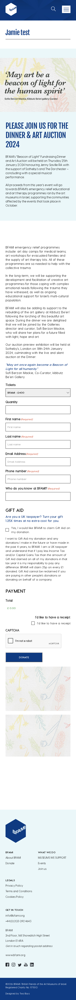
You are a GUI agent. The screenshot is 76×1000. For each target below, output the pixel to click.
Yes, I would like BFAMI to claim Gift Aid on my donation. (40, 530)
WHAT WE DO (47, 852)
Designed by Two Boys (18, 993)
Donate (10, 863)
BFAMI (9, 852)
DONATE (24, 657)
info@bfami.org (15, 915)
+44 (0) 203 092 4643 (18, 921)
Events (42, 863)
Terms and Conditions (19, 891)
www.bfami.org (15, 955)
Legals (10, 880)
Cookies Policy (15, 896)
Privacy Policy (14, 885)
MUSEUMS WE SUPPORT (52, 857)
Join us (42, 869)
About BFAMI (13, 857)
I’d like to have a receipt (53, 623)
